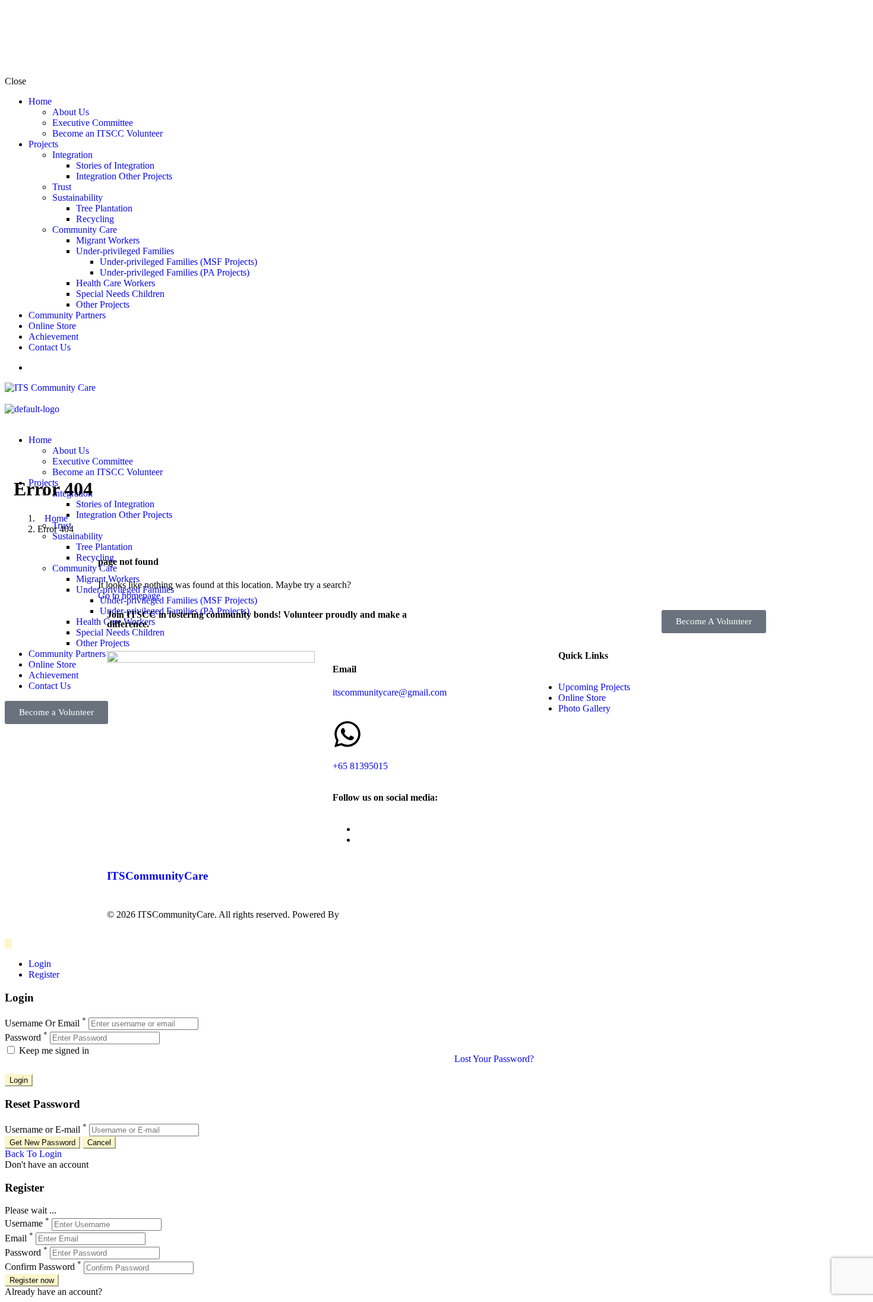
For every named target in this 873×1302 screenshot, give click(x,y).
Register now (32, 1280)
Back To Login (33, 1154)
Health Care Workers (115, 283)
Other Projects (102, 304)
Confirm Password (40, 1267)
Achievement (53, 336)
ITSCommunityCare (157, 876)
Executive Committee (92, 123)
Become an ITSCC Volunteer (107, 133)
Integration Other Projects (124, 176)
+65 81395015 (360, 766)
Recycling (95, 219)
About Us (70, 112)
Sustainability (77, 197)
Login (40, 964)
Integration (72, 155)
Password (23, 1037)
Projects (43, 144)
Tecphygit (360, 914)
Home (40, 101)
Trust (61, 187)
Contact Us (50, 347)
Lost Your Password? (494, 1059)
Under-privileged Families (125, 251)
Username (24, 1224)
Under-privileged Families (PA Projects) (174, 272)
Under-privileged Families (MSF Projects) (178, 262)
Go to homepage (129, 595)
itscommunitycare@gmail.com (390, 692)
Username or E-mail (42, 1129)
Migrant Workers (108, 240)
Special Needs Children (120, 294)
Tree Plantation (104, 208)
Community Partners (67, 315)
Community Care (84, 230)
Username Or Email (42, 1023)
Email (16, 1238)
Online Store (52, 326)
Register (44, 974)
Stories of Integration (115, 165)
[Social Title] (359, 829)
